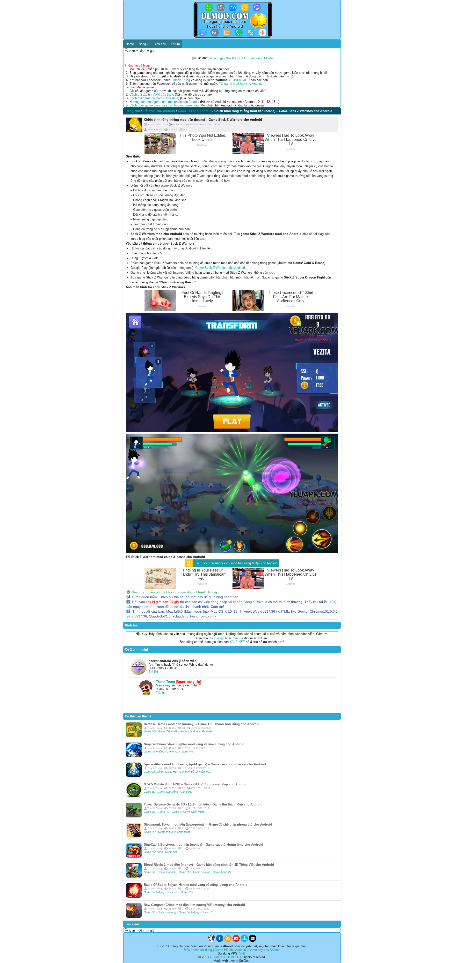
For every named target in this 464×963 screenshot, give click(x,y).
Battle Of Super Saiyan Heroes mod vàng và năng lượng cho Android (195, 885)
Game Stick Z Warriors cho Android (220, 268)
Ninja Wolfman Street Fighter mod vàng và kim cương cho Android (194, 744)
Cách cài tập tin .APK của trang (152, 94)
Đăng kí (144, 44)
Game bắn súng (153, 771)
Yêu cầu (160, 44)
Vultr (242, 953)
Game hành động (154, 751)
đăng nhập (217, 638)
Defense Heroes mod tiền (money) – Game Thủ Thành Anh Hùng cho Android (201, 724)
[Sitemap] (244, 941)
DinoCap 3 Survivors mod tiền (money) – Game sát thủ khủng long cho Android (203, 844)
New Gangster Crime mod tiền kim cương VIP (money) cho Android (194, 905)
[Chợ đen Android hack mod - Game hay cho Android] (211, 941)
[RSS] (228, 941)
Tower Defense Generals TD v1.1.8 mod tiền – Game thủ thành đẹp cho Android (203, 804)
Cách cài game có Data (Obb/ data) (154, 98)
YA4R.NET (237, 642)
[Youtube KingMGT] (236, 941)
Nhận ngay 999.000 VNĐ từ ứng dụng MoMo (241, 58)
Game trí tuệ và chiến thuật (196, 731)
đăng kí (238, 638)
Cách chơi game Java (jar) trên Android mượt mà (164, 105)
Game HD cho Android (230, 950)
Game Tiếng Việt (168, 731)
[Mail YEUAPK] (252, 941)
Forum (175, 44)
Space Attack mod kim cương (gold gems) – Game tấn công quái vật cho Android (205, 764)
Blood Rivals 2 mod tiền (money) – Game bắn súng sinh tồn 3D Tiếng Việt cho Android (209, 864)
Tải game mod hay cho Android (240, 83)
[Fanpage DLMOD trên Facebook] (219, 941)
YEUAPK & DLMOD (224, 957)
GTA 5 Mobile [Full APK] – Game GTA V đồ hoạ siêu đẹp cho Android (195, 784)
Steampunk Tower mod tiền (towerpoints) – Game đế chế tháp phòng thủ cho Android (208, 824)
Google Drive (253, 602)
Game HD (150, 731)
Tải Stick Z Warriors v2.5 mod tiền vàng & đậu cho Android (236, 563)
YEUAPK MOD (239, 80)
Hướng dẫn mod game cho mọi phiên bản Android (164, 102)
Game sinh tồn (202, 872)
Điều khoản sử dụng (198, 950)
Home (130, 44)
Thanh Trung (181, 80)
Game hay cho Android (264, 950)
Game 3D (150, 791)
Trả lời (153, 672)
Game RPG (188, 751)
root (271, 272)
